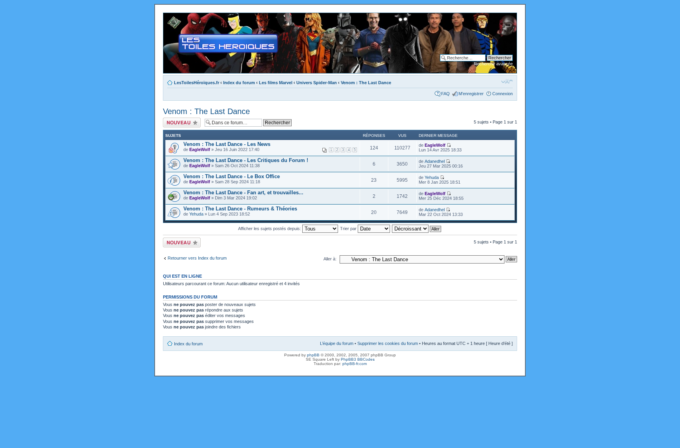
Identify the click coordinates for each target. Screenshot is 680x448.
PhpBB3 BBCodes (358, 359)
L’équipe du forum (336, 343)
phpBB (313, 355)
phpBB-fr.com (354, 363)
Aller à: (329, 258)
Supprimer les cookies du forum (387, 343)
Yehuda (432, 177)
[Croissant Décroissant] (417, 228)
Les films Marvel (275, 82)
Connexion (502, 93)
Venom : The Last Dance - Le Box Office (231, 176)
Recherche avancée (493, 63)
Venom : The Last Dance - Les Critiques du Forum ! (245, 160)
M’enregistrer (471, 93)
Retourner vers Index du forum (197, 258)
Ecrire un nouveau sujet (180, 122)
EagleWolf (199, 149)
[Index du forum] (169, 17)
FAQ (445, 93)
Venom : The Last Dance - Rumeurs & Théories (240, 209)
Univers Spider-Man (316, 82)
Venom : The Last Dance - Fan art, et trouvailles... (243, 192)
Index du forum (239, 82)
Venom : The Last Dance (366, 82)
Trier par (349, 228)
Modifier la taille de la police (507, 81)
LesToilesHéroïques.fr (196, 82)
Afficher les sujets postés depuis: (270, 228)
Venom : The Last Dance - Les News (226, 144)
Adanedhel (435, 161)
